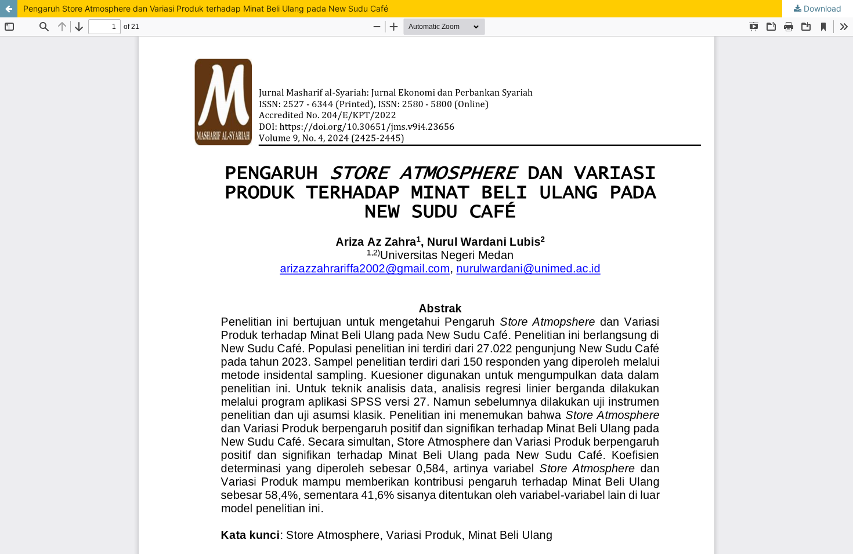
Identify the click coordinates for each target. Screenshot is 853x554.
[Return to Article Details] (8, 8)
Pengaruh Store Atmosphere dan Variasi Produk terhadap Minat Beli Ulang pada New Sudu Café (205, 8)
